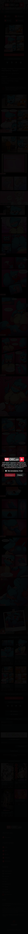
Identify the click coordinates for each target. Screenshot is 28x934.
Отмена (19, 475)
